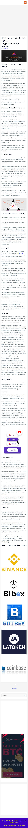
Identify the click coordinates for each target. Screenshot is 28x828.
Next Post (14, 688)
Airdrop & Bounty (12, 825)
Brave (23, 825)
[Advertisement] (14, 19)
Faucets (5, 825)
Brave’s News (4, 48)
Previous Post (14, 685)
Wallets (19, 825)
